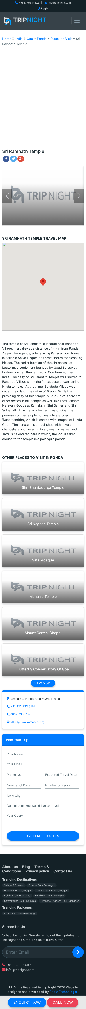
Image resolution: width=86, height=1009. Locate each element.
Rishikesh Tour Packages (49, 895)
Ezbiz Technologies (64, 992)
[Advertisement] (43, 100)
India (18, 39)
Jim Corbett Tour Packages (51, 890)
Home (6, 39)
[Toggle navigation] (76, 21)
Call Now (62, 1002)
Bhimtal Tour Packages (41, 885)
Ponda (42, 39)
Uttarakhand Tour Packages (20, 900)
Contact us (62, 871)
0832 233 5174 (20, 714)
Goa (30, 39)
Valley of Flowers (14, 885)
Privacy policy (37, 871)
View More (43, 683)
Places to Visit (61, 39)
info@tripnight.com (59, 2)
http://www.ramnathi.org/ (28, 722)
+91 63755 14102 (29, 2)
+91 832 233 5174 (22, 706)
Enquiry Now (27, 1002)
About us (10, 867)
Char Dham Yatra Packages (19, 913)
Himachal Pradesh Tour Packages (60, 900)
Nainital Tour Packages (17, 895)
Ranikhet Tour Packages (18, 890)
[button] (43, 282)
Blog (26, 867)
